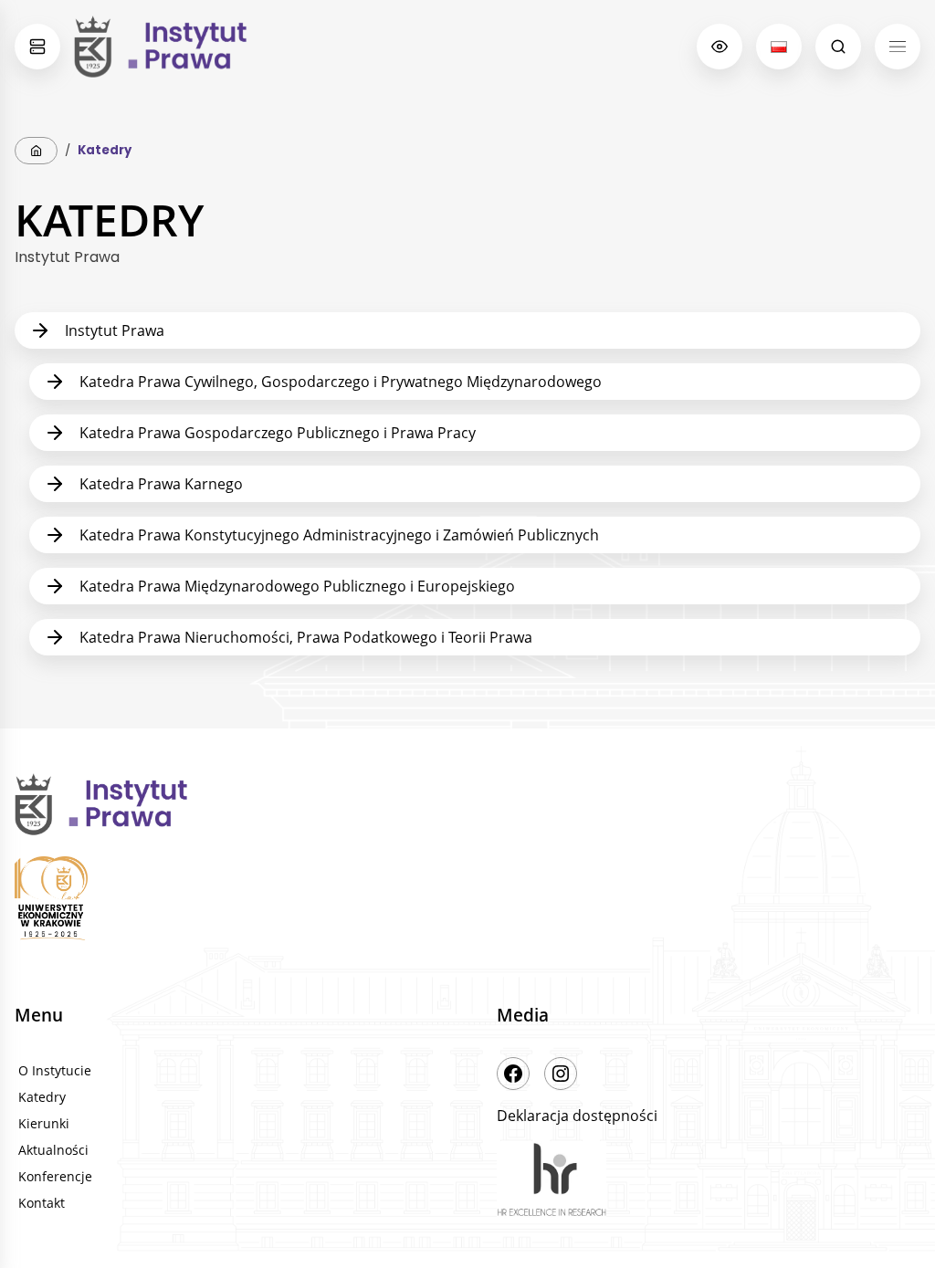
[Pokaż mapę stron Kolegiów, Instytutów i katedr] (37, 46)
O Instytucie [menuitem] (54, 1070)
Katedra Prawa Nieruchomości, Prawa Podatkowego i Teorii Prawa (305, 637)
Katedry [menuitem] (42, 1097)
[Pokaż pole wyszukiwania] (838, 46)
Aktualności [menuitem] (53, 1149)
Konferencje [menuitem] (55, 1176)
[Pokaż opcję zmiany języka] (779, 46)
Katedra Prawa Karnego (161, 484)
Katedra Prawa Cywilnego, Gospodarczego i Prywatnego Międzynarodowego (340, 382)
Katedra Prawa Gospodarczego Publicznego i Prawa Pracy (277, 433)
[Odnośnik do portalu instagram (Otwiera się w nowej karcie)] (560, 1073)
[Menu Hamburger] (897, 46)
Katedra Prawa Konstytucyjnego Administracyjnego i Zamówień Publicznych (339, 535)
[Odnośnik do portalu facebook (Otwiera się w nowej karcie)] (513, 1073)
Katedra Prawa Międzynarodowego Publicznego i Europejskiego (297, 586)
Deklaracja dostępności (577, 1116)
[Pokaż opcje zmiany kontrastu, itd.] (719, 46)
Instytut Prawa (114, 330)
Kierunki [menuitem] (43, 1123)
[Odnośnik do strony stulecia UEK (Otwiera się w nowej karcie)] (226, 901)
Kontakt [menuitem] (41, 1202)
